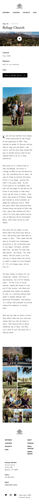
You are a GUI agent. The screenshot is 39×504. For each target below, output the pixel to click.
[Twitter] (6, 496)
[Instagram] (11, 496)
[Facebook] (15, 496)
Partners (5, 12)
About (29, 440)
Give (35, 12)
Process (30, 443)
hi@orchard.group (11, 484)
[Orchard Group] (19, 431)
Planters (16, 12)
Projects (26, 12)
